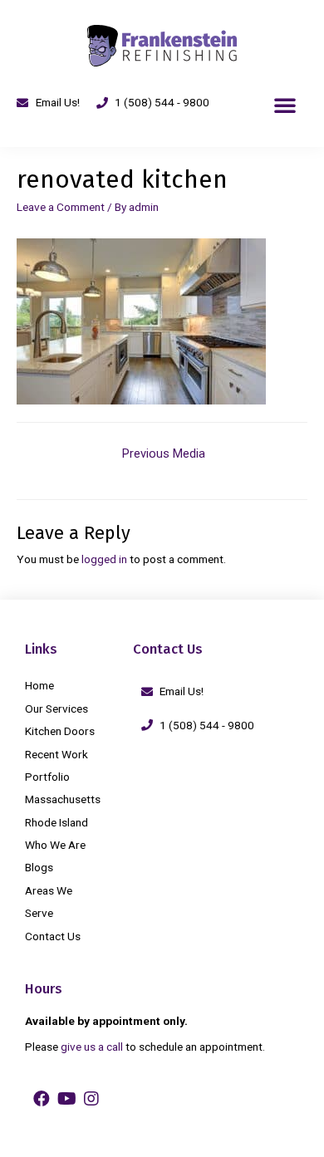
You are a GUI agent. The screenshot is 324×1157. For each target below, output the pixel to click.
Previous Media (163, 453)
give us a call (92, 1046)
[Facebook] (41, 1099)
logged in (104, 559)
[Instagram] (91, 1099)
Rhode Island (56, 822)
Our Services (56, 708)
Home (39, 685)
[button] (285, 104)
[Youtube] (66, 1099)
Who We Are (55, 844)
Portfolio (47, 776)
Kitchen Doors (60, 731)
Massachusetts (63, 799)
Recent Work (56, 754)
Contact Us (53, 936)
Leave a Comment (61, 206)
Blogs (39, 867)
